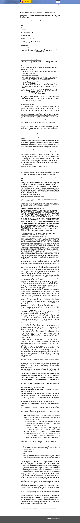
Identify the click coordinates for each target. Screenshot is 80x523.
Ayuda (21, 4)
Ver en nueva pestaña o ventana (30, 31)
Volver (59, 4)
